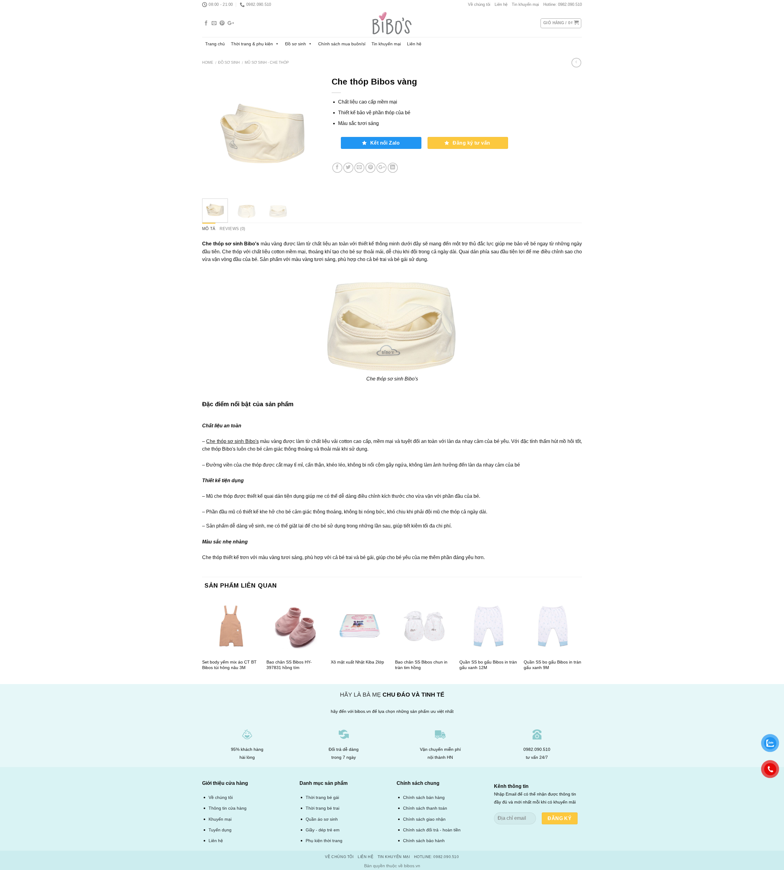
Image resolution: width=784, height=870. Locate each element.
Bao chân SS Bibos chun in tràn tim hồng (421, 665)
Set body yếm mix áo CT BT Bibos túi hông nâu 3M (229, 665)
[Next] (312, 134)
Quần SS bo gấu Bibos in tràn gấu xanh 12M (488, 665)
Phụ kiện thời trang (324, 840)
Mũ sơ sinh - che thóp (267, 62)
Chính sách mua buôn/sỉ (341, 43)
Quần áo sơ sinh (322, 819)
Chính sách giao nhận (424, 819)
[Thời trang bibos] (392, 23)
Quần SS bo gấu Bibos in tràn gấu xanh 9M (552, 665)
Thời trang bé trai (322, 808)
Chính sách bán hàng (424, 797)
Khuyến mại (220, 819)
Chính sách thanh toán (425, 808)
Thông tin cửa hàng (228, 808)
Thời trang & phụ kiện (252, 43)
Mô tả (208, 228)
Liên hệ (501, 4)
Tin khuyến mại (525, 4)
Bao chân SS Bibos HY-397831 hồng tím (289, 665)
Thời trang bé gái (322, 797)
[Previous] (212, 134)
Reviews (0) (232, 228)
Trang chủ (215, 43)
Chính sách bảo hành (424, 840)
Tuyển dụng (220, 830)
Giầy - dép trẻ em (323, 829)
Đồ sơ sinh (295, 43)
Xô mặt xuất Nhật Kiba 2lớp (357, 662)
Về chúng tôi (479, 4)
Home (207, 62)
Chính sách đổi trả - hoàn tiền (432, 830)
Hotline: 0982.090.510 (562, 4)
